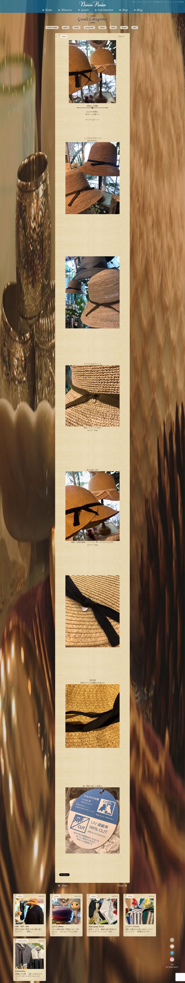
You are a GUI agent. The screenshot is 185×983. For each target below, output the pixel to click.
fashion (76, 27)
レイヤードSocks (132, 927)
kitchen (124, 27)
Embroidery (20, 971)
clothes (102, 27)
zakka (113, 27)
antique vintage (52, 27)
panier (66, 27)
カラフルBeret (57, 927)
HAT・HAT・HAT (22, 927)
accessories (89, 27)
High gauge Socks (96, 927)
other (134, 27)
